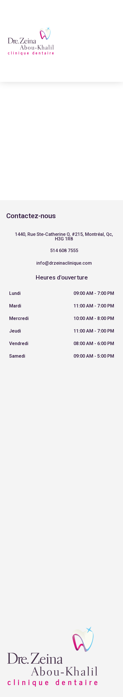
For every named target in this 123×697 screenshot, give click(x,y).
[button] (61, 236)
